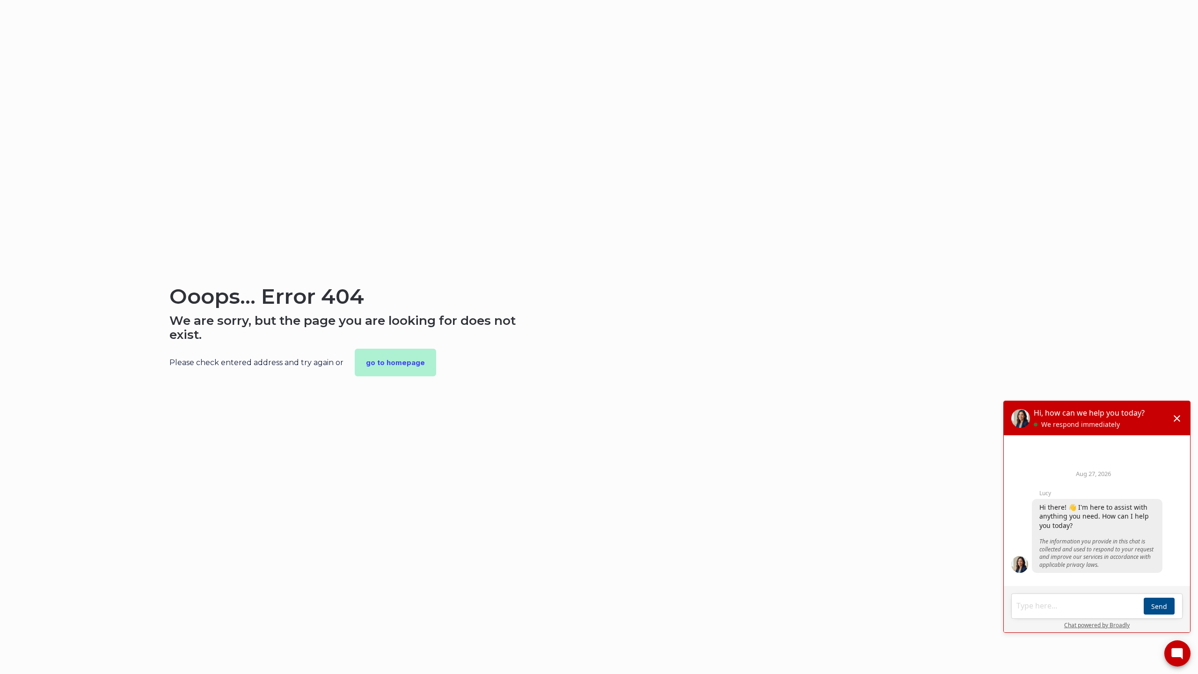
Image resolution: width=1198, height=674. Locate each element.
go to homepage (395, 362)
